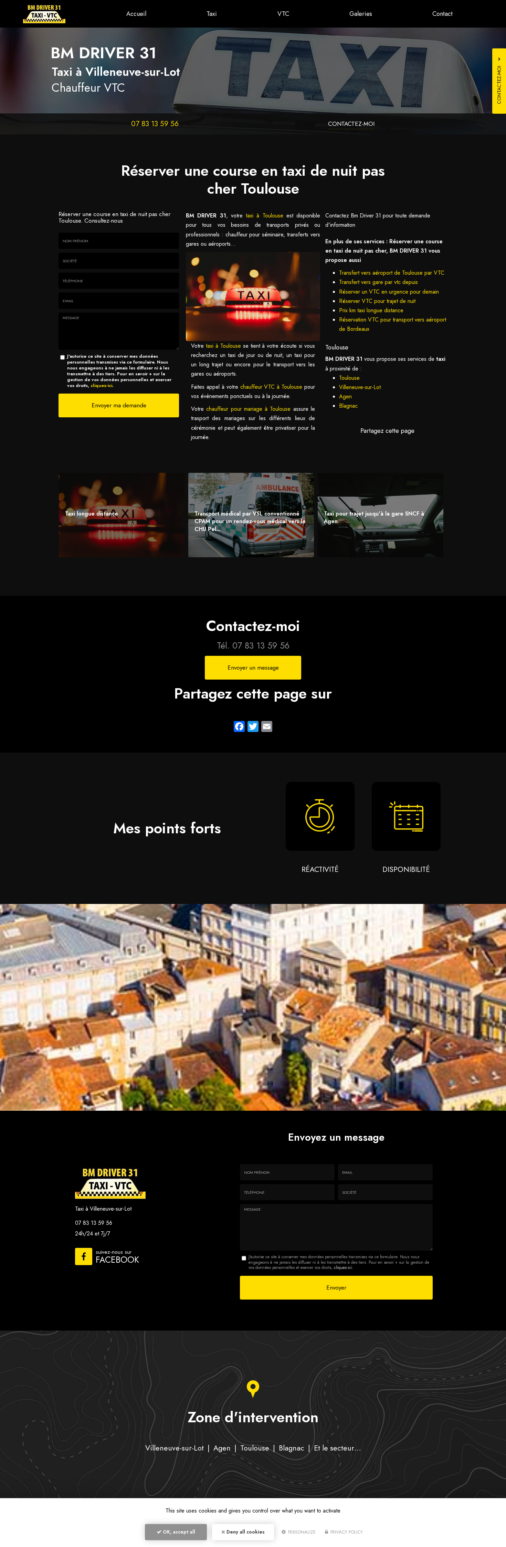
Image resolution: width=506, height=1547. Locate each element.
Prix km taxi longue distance (371, 310)
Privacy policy (346, 1532)
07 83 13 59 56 (155, 124)
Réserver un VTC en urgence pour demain (389, 292)
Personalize (301, 1532)
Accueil (136, 13)
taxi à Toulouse (264, 216)
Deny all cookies (245, 1531)
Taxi (212, 13)
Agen (345, 396)
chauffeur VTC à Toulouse (272, 387)
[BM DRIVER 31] (44, 13)
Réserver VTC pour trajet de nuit (377, 301)
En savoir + (122, 515)
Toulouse (349, 378)
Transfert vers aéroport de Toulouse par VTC (391, 273)
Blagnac (348, 406)
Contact (442, 13)
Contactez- (351, 124)
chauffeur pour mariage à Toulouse (248, 409)
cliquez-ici (101, 385)
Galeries (360, 13)
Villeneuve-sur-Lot (360, 387)
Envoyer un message (253, 667)
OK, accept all (178, 1531)
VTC (283, 13)
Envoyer (336, 1287)
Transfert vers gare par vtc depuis (378, 282)
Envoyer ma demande (119, 405)
